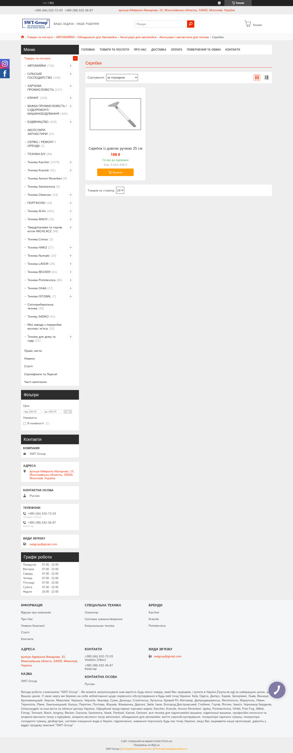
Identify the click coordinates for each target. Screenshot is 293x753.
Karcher (154, 612)
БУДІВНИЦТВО (37, 121)
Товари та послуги (40, 37)
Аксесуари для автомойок (138, 37)
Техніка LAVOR (37, 263)
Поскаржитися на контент (137, 748)
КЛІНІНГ (33, 97)
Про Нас (27, 619)
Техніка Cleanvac (39, 194)
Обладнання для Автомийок (97, 37)
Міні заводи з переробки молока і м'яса (44, 326)
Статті (28, 366)
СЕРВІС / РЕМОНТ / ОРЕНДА (41, 144)
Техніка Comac (37, 239)
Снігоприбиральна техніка (40, 306)
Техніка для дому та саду (41, 338)
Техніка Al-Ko (36, 211)
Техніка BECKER (39, 272)
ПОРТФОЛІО (36, 203)
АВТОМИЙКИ (65, 37)
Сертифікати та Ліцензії (40, 374)
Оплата (176, 49)
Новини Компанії (33, 625)
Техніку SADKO (38, 316)
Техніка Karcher (38, 162)
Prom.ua (167, 741)
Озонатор (91, 612)
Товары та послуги (37, 58)
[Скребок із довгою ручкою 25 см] (115, 114)
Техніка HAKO (37, 247)
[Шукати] (190, 24)
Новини (29, 358)
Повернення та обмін (204, 49)
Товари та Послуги (114, 49)
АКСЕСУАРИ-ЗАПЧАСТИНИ (37, 132)
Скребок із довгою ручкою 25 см (115, 149)
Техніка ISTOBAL (39, 296)
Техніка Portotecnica (41, 280)
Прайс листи (33, 350)
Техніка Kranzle (38, 170)
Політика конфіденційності (171, 748)
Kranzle (154, 619)
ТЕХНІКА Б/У (36, 154)
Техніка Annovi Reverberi (44, 178)
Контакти (232, 49)
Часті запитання (35, 382)
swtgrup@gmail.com (43, 544)
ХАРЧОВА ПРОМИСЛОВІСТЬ (40, 87)
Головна (88, 49)
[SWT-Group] (36, 24)
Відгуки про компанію (36, 612)
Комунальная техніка (99, 625)
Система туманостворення (103, 619)
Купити (117, 172)
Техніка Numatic (38, 255)
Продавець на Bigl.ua (147, 745)
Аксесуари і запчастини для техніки (184, 37)
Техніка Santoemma (41, 186)
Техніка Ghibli (36, 288)
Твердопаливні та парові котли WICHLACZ (44, 229)
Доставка (158, 49)
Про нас (140, 49)
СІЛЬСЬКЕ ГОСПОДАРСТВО (39, 75)
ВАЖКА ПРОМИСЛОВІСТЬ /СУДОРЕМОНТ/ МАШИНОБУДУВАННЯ (47, 109)
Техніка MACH (37, 219)
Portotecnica (157, 625)
